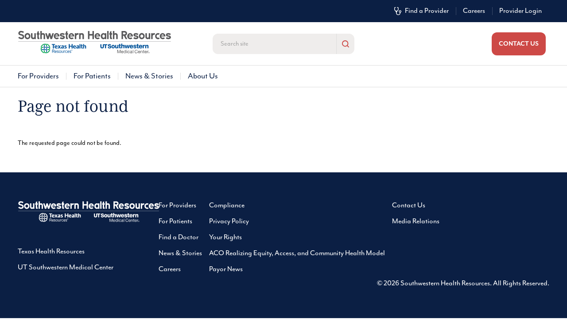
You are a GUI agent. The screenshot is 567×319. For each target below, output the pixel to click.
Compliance (227, 206)
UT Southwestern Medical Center (65, 268)
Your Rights (225, 237)
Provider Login (520, 11)
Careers (474, 11)
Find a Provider (427, 11)
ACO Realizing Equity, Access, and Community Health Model (297, 253)
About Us (203, 76)
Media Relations (415, 222)
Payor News (226, 269)
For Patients (92, 76)
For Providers (38, 76)
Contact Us (408, 206)
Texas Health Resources (51, 252)
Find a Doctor (178, 237)
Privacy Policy (229, 222)
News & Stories (149, 76)
